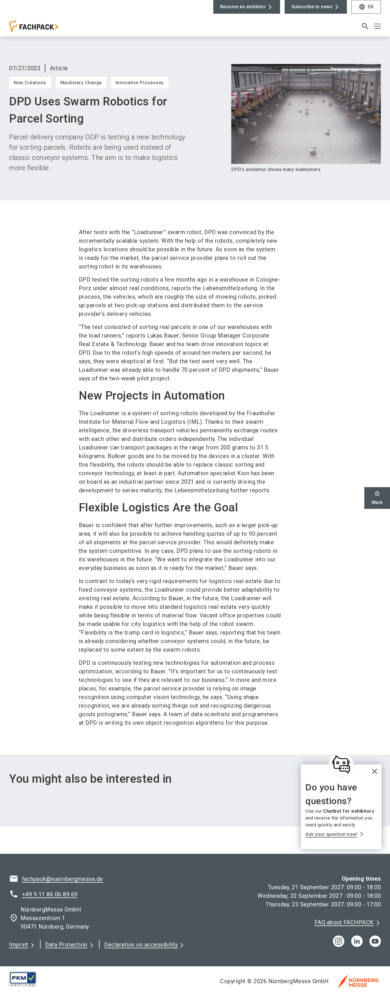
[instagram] (338, 941)
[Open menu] (377, 26)
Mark (377, 497)
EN (366, 6)
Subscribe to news (312, 6)
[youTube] (375, 941)
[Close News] (341, 764)
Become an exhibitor (243, 6)
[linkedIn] (357, 941)
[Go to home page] (52, 29)
